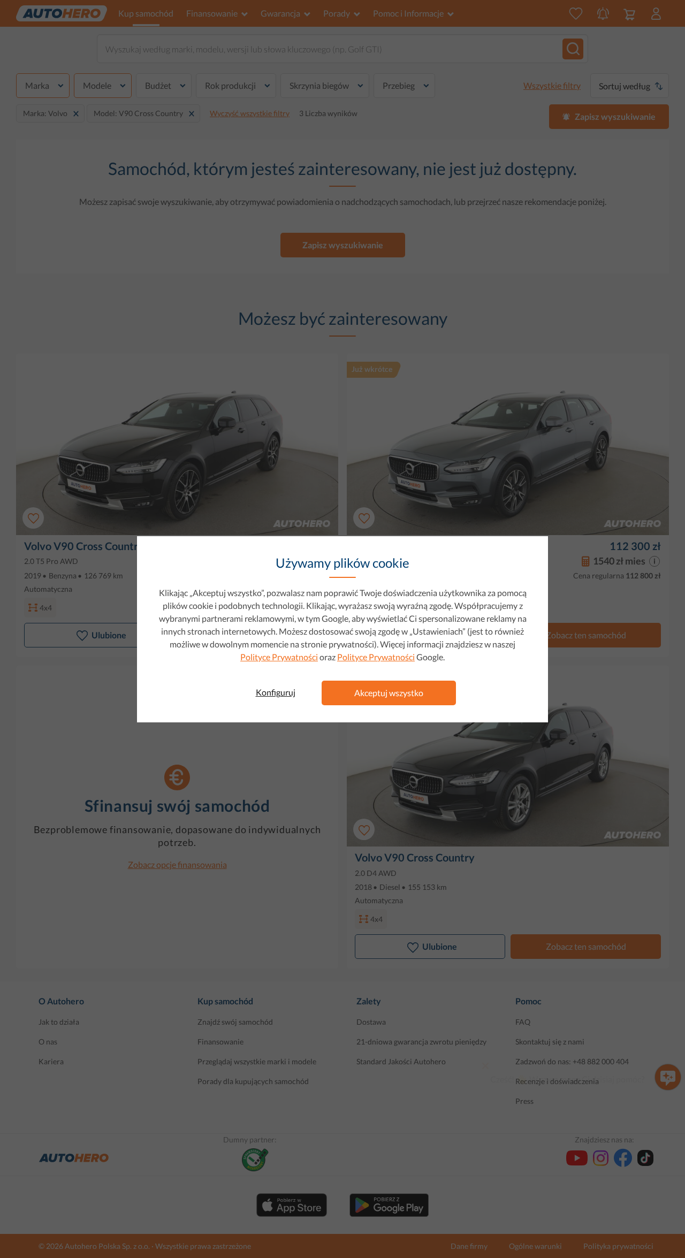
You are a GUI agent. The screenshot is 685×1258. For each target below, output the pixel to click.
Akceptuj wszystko (388, 693)
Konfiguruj (275, 692)
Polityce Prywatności (279, 657)
